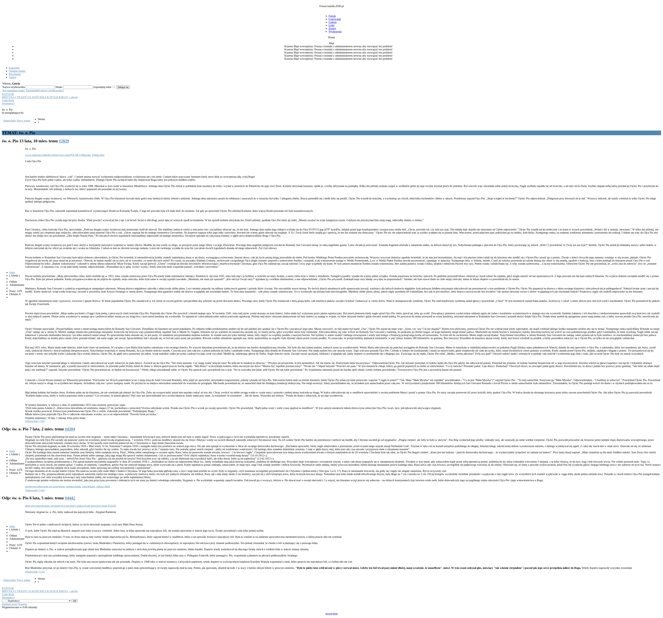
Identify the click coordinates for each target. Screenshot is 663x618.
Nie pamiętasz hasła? (13, 90)
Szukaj (332, 28)
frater (12, 272)
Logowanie (335, 19)
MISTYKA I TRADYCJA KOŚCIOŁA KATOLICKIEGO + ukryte (40, 97)
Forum (332, 15)
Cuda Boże (8, 100)
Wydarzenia (335, 31)
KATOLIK (8, 94)
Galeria (333, 22)
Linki (331, 25)
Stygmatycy (8, 103)
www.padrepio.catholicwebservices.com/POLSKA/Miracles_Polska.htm (64, 155)
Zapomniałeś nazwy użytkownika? (45, 90)
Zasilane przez (10, 604)
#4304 (70, 429)
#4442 (70, 498)
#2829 (64, 141)
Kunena (22, 604)
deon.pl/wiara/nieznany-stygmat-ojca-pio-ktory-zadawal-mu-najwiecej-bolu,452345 (70, 505)
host (335, 613)
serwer (329, 613)
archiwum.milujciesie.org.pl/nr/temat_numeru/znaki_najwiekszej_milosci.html (67, 486)
